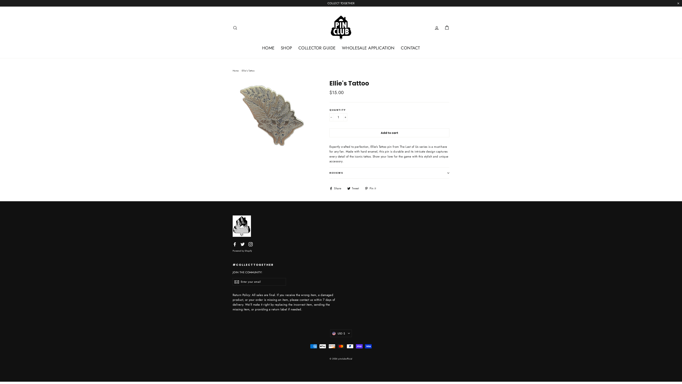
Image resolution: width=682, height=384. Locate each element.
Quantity (337, 110)
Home (236, 70)
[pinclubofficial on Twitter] (242, 244)
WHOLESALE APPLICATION (368, 48)
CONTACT (410, 48)
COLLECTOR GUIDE (316, 48)
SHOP (286, 48)
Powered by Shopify (242, 250)
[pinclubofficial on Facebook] (235, 244)
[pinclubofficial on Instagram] (250, 244)
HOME (268, 48)
